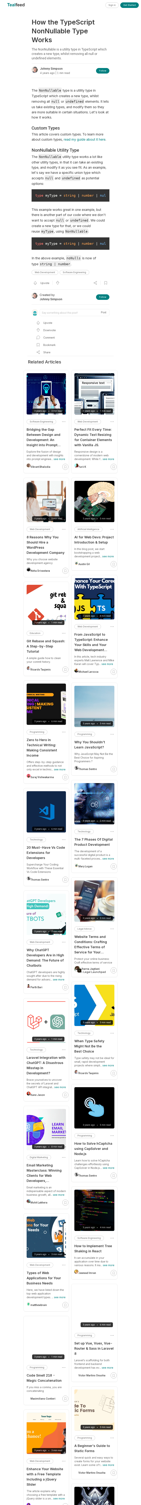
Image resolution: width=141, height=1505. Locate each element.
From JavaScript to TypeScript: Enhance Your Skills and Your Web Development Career (91, 643)
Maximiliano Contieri (42, 1398)
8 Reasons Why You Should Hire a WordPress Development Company (46, 545)
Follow (102, 70)
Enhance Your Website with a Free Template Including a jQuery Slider (45, 1476)
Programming (84, 734)
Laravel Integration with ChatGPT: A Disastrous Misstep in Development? (46, 1065)
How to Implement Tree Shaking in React (93, 1248)
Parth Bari (36, 987)
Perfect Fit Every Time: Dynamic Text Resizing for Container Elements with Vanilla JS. (93, 437)
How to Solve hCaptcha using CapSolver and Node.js (93, 1149)
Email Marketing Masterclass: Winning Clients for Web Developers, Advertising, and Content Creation (44, 1173)
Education (35, 633)
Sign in (112, 5)
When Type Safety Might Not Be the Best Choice (89, 1046)
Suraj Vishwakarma (42, 777)
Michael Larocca (88, 671)
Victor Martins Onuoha (91, 1375)
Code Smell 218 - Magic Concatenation (44, 1377)
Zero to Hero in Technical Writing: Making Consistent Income (42, 747)
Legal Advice (84, 928)
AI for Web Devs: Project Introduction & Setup (94, 539)
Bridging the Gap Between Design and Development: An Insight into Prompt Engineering (43, 438)
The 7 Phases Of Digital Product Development (93, 841)
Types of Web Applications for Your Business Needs (44, 1278)
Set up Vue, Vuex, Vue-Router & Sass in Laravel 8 (94, 1348)
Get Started (129, 5)
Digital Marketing (39, 1157)
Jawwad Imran (87, 1272)
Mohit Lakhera (38, 1202)
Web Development (45, 272)
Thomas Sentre (87, 769)
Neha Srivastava (40, 570)
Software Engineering (74, 272)
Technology (84, 831)
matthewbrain (38, 1305)
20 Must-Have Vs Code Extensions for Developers (46, 853)
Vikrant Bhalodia (40, 466)
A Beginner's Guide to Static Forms (92, 1448)
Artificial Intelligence (88, 529)
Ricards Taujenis (88, 1073)
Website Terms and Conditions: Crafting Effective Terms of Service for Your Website (90, 945)
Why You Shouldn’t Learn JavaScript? (89, 744)
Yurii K (82, 466)
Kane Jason (37, 1094)
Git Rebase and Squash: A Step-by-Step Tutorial (46, 646)
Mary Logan (85, 866)
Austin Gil (84, 564)
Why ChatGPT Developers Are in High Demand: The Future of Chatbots (45, 957)
